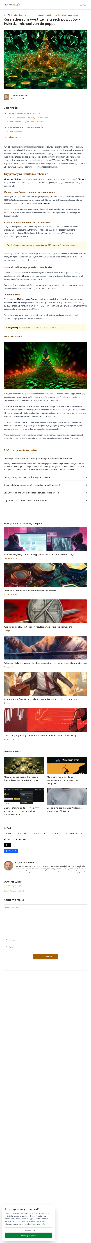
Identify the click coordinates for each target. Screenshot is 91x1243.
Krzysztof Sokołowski (19, 95)
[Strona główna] (5, 15)
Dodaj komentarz (45, 956)
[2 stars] (9, 886)
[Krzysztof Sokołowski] (6, 97)
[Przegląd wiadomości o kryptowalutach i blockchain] (45, 575)
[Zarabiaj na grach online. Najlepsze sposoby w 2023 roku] (67, 796)
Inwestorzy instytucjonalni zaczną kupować (27, 122)
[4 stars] (16, 886)
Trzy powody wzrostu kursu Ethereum (23, 114)
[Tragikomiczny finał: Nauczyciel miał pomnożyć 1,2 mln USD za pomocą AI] (45, 684)
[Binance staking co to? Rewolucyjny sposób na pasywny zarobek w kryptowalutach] (24, 796)
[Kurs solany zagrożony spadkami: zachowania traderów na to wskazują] (45, 720)
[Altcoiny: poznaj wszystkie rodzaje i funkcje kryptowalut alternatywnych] (24, 765)
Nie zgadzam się (28, 1230)
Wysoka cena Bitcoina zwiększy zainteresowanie (29, 118)
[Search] (85, 5)
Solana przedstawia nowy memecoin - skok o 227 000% (42, 328)
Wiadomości (12, 15)
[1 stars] (5, 886)
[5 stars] (20, 886)
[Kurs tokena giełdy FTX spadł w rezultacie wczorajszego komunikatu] (45, 611)
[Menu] (81, 5)
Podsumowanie (16, 131)
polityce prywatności (37, 1224)
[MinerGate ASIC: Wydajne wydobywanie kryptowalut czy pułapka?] (67, 765)
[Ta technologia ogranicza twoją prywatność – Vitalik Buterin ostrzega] (45, 539)
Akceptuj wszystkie (28, 1236)
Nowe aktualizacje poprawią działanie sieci (26, 127)
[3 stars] (12, 886)
